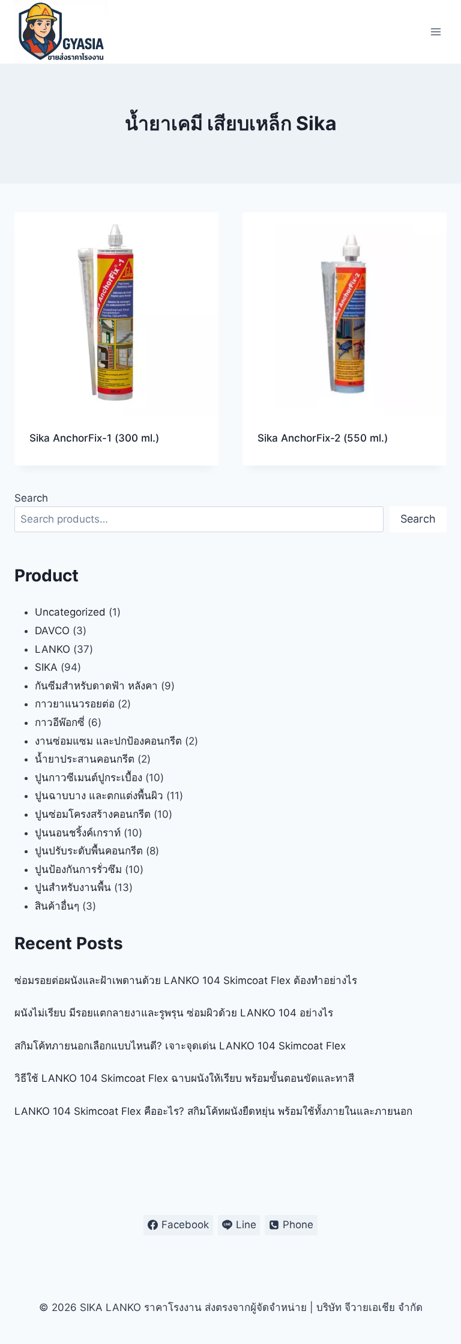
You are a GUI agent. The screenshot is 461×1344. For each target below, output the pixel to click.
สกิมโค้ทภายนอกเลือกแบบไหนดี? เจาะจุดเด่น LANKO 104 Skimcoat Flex (180, 1046)
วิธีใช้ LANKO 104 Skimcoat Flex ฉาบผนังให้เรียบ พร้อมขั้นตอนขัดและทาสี (184, 1078)
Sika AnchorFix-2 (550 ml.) (323, 438)
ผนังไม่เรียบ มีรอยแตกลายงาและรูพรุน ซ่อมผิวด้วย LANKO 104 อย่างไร (173, 1013)
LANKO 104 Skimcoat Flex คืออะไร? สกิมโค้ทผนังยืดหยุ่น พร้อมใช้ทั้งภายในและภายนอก (213, 1111)
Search (31, 498)
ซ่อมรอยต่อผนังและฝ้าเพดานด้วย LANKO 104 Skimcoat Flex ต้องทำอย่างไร (185, 980)
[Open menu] (435, 31)
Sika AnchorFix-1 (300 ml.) (94, 438)
